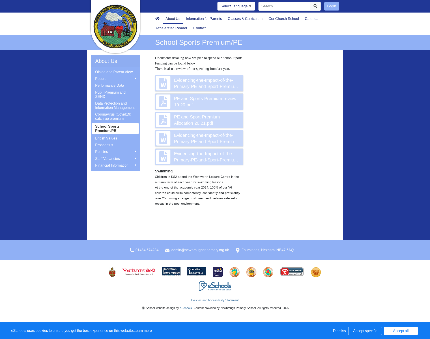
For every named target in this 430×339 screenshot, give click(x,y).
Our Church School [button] (284, 19)
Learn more (143, 331)
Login (331, 6)
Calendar (312, 19)
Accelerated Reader (171, 28)
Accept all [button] (401, 331)
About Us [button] (173, 19)
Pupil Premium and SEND (110, 94)
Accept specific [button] (365, 331)
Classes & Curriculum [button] (245, 19)
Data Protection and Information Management (115, 105)
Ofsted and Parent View (114, 72)
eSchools (186, 308)
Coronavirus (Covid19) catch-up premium (113, 116)
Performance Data (109, 85)
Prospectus (104, 145)
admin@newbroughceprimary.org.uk (200, 250)
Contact (199, 28)
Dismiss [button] (339, 331)
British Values (106, 138)
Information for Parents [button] (204, 19)
